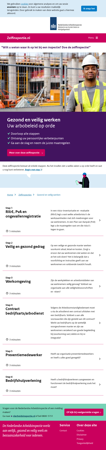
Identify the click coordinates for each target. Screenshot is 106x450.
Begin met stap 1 (33, 169)
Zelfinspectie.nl (18, 38)
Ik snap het (89, 8)
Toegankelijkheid (85, 443)
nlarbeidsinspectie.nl (24, 416)
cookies (25, 3)
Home (10, 194)
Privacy (80, 439)
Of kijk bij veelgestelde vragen (82, 412)
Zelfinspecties (25, 194)
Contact (63, 430)
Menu (91, 37)
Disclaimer (82, 434)
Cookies (80, 430)
